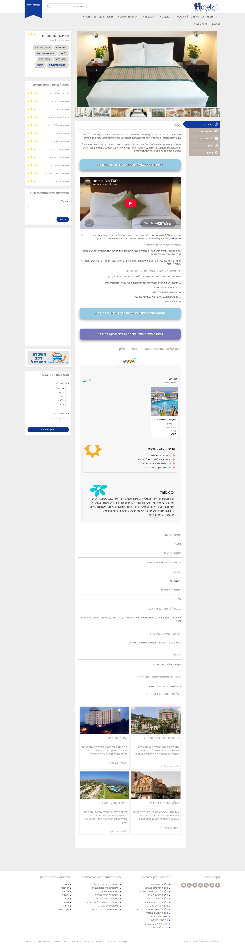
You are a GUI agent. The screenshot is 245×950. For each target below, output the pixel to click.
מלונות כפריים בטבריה (158, 895)
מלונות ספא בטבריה (109, 891)
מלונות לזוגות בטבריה (158, 898)
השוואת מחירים (205, 131)
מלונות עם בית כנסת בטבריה (105, 888)
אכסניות (60, 388)
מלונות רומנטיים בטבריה (157, 913)
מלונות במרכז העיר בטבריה (155, 902)
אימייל (65, 201)
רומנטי (40, 65)
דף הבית (212, 16)
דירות (61, 392)
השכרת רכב (106, 16)
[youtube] (200, 885)
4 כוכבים (166, 16)
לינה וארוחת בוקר (45, 53)
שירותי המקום (206, 138)
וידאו (210, 145)
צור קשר (28, 941)
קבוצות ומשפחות (57, 65)
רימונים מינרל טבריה (161, 738)
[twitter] (211, 885)
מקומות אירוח (33, 5)
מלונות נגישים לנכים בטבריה (105, 909)
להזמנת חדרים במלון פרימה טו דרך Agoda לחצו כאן (130, 164)
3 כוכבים (150, 16)
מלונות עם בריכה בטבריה (106, 895)
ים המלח (65, 888)
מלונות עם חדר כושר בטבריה (105, 884)
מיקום (210, 153)
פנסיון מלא (44, 59)
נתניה (66, 898)
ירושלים (65, 895)
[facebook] (217, 885)
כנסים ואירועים (42, 47)
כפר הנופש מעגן (114, 803)
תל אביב (65, 891)
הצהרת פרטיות (60, 941)
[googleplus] (206, 885)
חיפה (66, 902)
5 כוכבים (183, 16)
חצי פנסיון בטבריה (159, 920)
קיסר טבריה (118, 738)
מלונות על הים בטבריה (157, 905)
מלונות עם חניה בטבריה (107, 898)
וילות (62, 396)
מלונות (61, 400)
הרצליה (65, 905)
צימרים (61, 404)
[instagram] (183, 885)
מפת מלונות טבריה (159, 927)
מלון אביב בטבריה (163, 803)
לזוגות (63, 53)
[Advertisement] (48, 287)
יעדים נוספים (127, 16)
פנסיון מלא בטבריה (159, 916)
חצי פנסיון (61, 47)
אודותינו (75, 941)
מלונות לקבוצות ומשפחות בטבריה (152, 909)
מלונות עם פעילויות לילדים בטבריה (102, 902)
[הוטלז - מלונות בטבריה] (207, 7)
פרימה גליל (175, 238)
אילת (66, 884)
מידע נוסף (90, 16)
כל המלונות (197, 16)
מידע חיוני (208, 124)
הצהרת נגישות (43, 941)
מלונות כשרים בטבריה (108, 905)
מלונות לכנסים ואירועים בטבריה (153, 891)
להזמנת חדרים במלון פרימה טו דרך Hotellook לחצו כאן (130, 313)
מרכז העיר (61, 59)
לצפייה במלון (170, 766)
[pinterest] (194, 885)
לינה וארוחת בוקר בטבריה (156, 923)
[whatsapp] (189, 885)
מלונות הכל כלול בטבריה (156, 888)
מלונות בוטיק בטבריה (158, 884)
